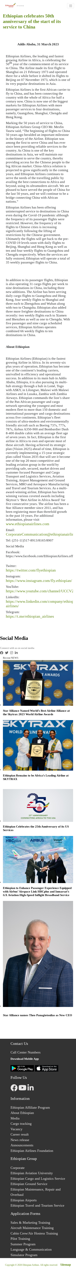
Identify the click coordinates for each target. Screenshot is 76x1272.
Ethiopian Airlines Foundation (32, 1151)
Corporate (18, 1168)
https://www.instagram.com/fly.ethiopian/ (39, 580)
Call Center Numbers (26, 1052)
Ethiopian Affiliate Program (30, 1107)
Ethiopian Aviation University (32, 1173)
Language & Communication (31, 1249)
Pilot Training (20, 1239)
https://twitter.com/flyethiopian (31, 570)
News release (20, 1140)
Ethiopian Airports (24, 1200)
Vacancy (16, 1129)
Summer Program (23, 1244)
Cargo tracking (21, 1124)
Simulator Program (24, 1255)
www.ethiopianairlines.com (27, 524)
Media (15, 1118)
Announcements (22, 1145)
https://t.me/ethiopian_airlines (30, 616)
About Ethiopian (22, 1113)
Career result (20, 1134)
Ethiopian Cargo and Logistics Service (38, 1179)
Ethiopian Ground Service (29, 1184)
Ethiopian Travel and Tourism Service (37, 1205)
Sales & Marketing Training (30, 1222)
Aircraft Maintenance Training (32, 1228)
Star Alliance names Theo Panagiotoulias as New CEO (37, 1015)
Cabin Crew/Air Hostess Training (34, 1233)
